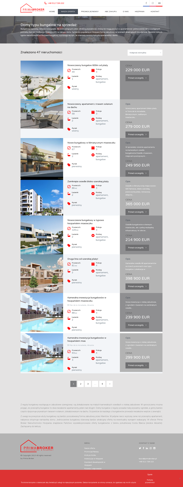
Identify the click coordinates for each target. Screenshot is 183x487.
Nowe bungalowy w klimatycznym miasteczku (91, 142)
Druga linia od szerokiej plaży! (82, 259)
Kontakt (155, 11)
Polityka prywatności (150, 481)
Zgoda (149, 474)
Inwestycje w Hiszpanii (93, 459)
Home (52, 11)
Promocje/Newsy (90, 11)
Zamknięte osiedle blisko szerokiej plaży (88, 181)
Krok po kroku (90, 455)
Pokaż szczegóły (136, 78)
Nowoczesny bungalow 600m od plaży (87, 65)
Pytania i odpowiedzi (93, 469)
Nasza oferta (68, 11)
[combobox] (145, 53)
